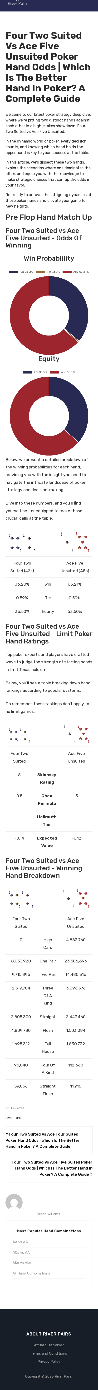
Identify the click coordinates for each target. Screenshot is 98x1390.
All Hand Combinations (31, 1273)
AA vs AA (20, 1242)
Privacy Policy (49, 1361)
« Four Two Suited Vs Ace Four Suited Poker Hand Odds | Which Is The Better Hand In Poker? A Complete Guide (42, 1140)
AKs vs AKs (22, 1263)
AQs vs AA (21, 1252)
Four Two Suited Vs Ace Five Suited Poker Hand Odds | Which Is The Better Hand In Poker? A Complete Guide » (52, 1168)
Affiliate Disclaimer (49, 1345)
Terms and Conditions (49, 1353)
